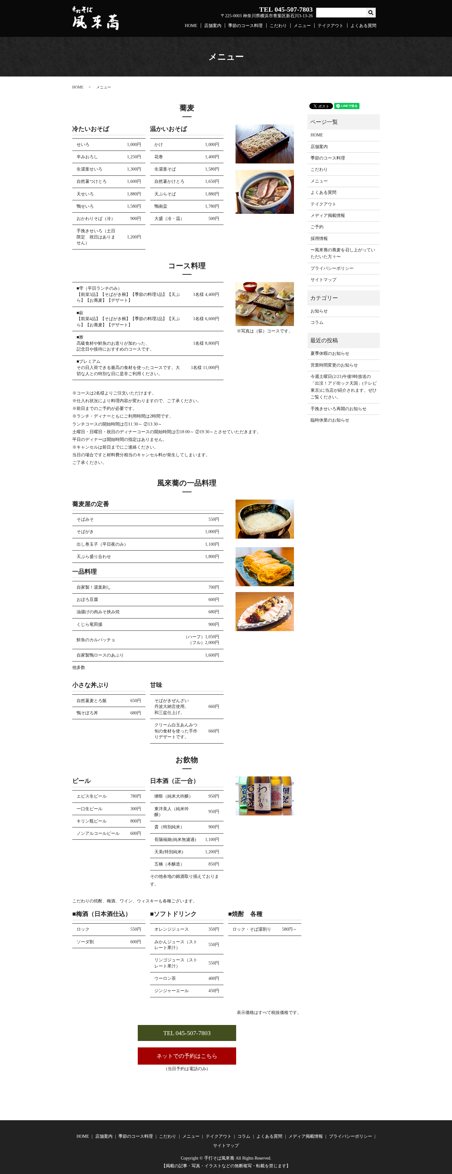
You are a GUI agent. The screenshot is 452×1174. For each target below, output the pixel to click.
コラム (317, 322)
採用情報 (319, 238)
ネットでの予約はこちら (187, 1056)
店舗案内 (212, 25)
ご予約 (317, 227)
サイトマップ (323, 279)
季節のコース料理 (245, 25)
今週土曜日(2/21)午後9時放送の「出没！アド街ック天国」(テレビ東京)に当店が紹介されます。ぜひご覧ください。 (344, 386)
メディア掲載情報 (328, 215)
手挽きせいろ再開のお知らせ (339, 408)
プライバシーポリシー (332, 268)
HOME (191, 25)
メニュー (302, 25)
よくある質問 (363, 25)
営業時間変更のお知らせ (334, 365)
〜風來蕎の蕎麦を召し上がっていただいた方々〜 (343, 253)
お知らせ (319, 311)
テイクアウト (330, 25)
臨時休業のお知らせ (330, 420)
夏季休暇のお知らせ (330, 353)
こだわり (278, 25)
